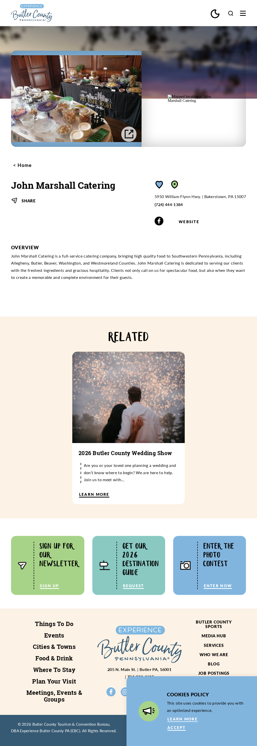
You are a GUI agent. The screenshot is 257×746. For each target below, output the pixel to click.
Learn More (182, 719)
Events (54, 635)
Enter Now (218, 585)
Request (133, 585)
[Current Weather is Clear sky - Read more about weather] (215, 14)
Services (214, 645)
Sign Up (49, 585)
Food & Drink (54, 658)
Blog (214, 664)
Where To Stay (54, 670)
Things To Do (54, 624)
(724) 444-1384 (169, 204)
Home (24, 165)
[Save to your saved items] (159, 184)
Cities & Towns (54, 647)
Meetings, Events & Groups (54, 696)
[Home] (46, 13)
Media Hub (214, 636)
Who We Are (214, 654)
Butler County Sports (214, 624)
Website (189, 221)
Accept (176, 727)
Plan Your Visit (54, 681)
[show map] (174, 184)
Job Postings (214, 673)
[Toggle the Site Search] (230, 13)
